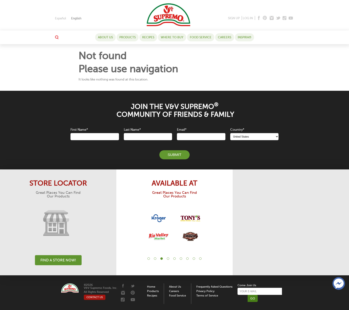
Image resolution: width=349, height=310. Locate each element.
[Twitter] (278, 18)
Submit (174, 155)
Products (127, 37)
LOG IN (248, 18)
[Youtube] (290, 18)
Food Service (200, 37)
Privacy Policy (205, 291)
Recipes (148, 37)
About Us (105, 37)
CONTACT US (94, 297)
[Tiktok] (284, 18)
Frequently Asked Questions (214, 286)
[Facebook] (258, 18)
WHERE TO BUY (172, 37)
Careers (224, 37)
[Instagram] (271, 18)
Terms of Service (207, 295)
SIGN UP (234, 18)
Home (151, 286)
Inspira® (244, 37)
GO (252, 298)
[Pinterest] (264, 18)
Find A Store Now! (58, 260)
